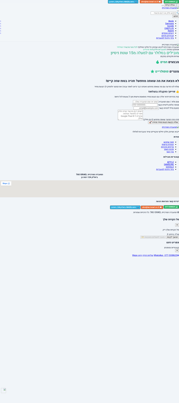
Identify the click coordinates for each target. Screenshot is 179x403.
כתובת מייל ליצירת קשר (169, 108)
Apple (171, 21)
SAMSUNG (169, 164)
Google (170, 26)
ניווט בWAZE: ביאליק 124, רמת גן (123, 1)
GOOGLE (170, 167)
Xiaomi (171, 31)
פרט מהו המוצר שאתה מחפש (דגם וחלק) (161, 119)
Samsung (169, 23)
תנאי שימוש (169, 142)
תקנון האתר (169, 149)
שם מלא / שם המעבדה (169, 101)
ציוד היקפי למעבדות (165, 38)
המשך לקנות (172, 237)
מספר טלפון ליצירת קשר (168, 104)
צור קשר (170, 151)
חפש (175, 16)
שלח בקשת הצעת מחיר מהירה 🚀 (163, 122)
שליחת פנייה (147, 255)
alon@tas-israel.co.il (151, 2)
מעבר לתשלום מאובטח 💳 (152, 237)
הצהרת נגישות (168, 144)
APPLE (170, 162)
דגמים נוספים (168, 33)
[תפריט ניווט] (178, 10)
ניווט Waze (137, 255)
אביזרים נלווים (167, 35)
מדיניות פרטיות (167, 147)
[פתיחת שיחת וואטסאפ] (3, 390)
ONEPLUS (169, 28)
